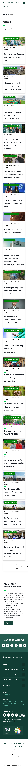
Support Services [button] (11, 674)
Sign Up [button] (8, 623)
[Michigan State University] (11, 2)
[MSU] (12, 659)
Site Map (14, 752)
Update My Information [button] (13, 627)
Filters (8, 29)
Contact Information (14, 750)
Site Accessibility (14, 756)
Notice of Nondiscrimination (9, 763)
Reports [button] (6, 685)
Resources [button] (8, 664)
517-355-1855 (7, 694)
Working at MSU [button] (10, 680)
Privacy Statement (14, 754)
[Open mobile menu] (24, 2)
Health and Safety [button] (12, 669)
